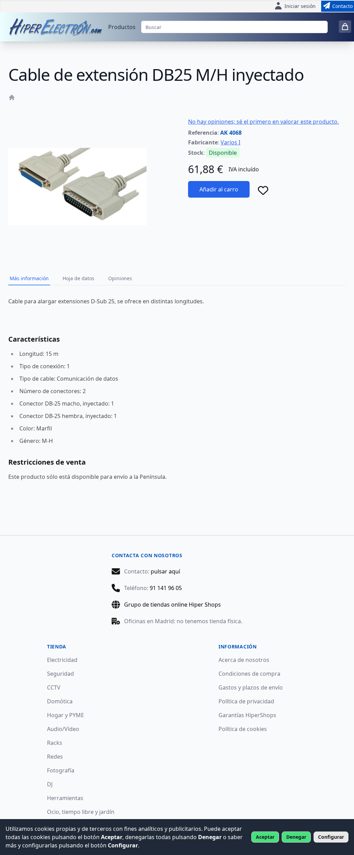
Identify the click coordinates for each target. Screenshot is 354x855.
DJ (50, 784)
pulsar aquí (165, 571)
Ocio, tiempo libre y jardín (80, 812)
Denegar (296, 837)
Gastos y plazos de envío (250, 687)
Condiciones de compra (249, 673)
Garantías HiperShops (247, 715)
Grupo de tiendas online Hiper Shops (172, 604)
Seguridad (60, 673)
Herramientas (65, 798)
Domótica (60, 701)
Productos (122, 27)
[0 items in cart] (345, 26)
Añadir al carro (218, 189)
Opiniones (120, 278)
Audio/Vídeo (63, 729)
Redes (55, 756)
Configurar (331, 837)
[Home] (11, 97)
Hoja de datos (78, 278)
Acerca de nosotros (243, 660)
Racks (54, 743)
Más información (29, 278)
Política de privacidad (246, 701)
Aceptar (265, 837)
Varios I (230, 142)
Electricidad (62, 660)
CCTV (53, 687)
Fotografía (60, 770)
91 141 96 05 (166, 588)
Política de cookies (242, 729)
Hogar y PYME (65, 715)
